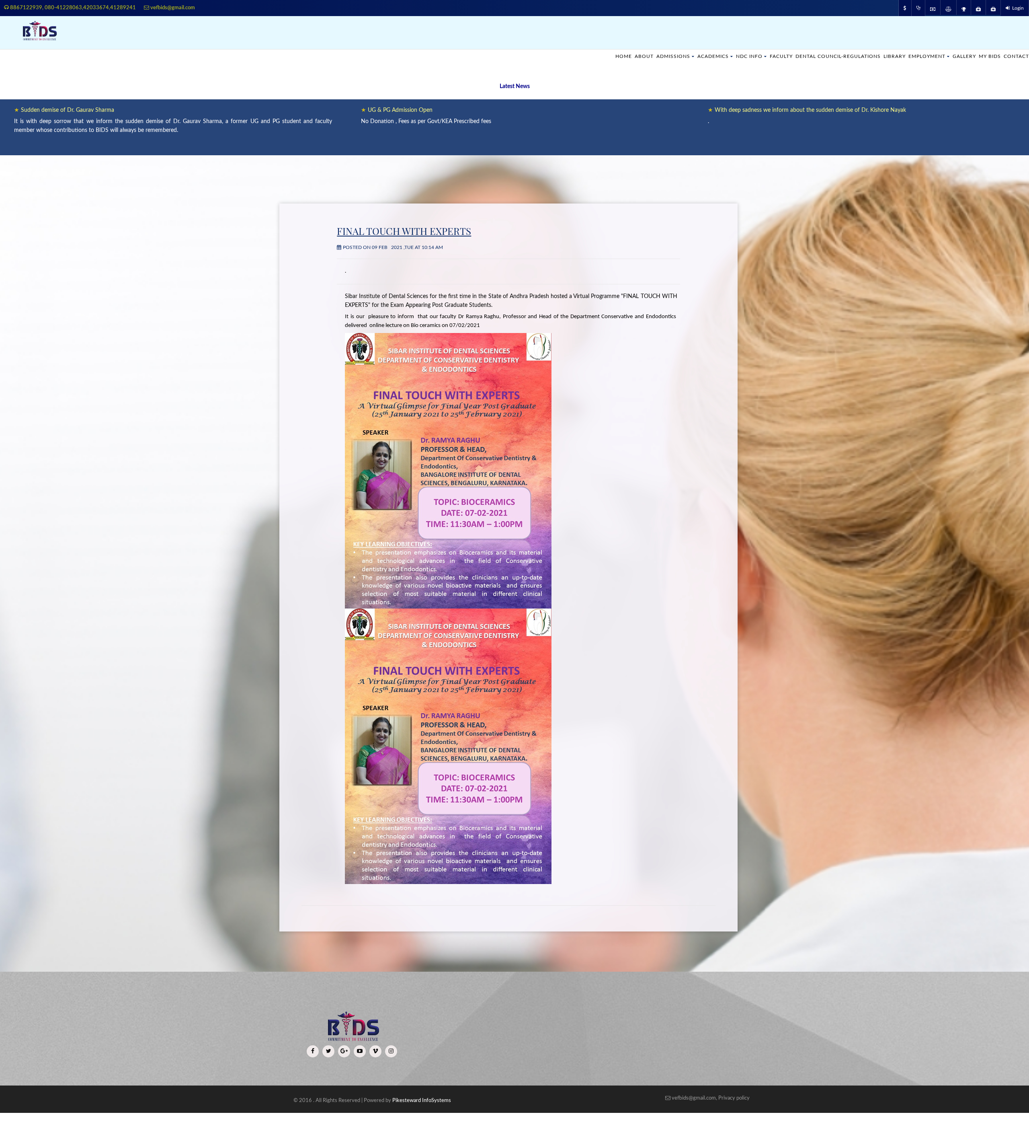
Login (1017, 8)
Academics (687, 56)
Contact (1015, 56)
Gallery (959, 56)
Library (884, 56)
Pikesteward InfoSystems (421, 1100)
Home (592, 56)
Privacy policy (734, 1098)
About (614, 56)
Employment (919, 56)
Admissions (645, 56)
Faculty (760, 56)
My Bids (986, 56)
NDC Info (726, 56)
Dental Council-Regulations (822, 56)
